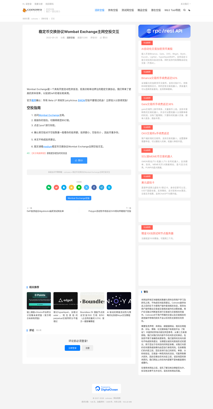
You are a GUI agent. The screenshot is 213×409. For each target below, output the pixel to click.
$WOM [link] (81, 100)
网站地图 (116, 398)
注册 (87, 348)
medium (47, 146)
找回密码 (49, 4)
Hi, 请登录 (27, 4)
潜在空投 (156, 10)
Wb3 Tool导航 (172, 10)
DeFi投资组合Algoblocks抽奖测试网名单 (45, 211)
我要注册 (38, 4)
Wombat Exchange (49, 115)
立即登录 (72, 348)
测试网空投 (128, 10)
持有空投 (113, 10)
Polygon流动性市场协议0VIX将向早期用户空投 (110, 211)
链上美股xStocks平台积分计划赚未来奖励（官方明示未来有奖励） (39, 315)
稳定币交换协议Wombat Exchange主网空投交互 (79, 31)
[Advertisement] (79, 64)
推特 (33, 100)
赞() (104, 37)
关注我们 (185, 4)
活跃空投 (99, 10)
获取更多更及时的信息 (57, 153)
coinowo (32, 10)
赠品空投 (142, 10)
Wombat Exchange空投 (79, 198)
